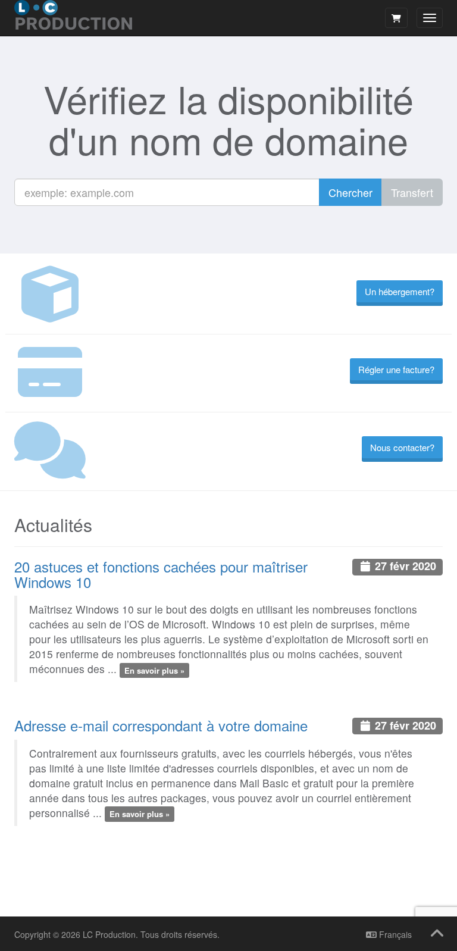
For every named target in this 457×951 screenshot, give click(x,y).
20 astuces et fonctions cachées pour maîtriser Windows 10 (161, 574)
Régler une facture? (396, 369)
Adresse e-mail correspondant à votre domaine (161, 725)
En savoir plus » (154, 669)
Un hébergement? (399, 291)
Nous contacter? (402, 447)
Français (394, 934)
